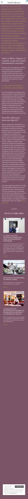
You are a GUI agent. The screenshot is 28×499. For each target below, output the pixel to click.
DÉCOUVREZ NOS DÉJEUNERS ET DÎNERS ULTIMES (13, 278)
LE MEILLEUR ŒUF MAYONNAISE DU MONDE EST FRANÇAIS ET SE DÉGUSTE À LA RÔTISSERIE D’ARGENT (13, 311)
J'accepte (19, 486)
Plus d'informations (13, 493)
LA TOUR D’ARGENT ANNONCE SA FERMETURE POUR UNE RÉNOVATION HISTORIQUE (12, 238)
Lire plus (5, 255)
